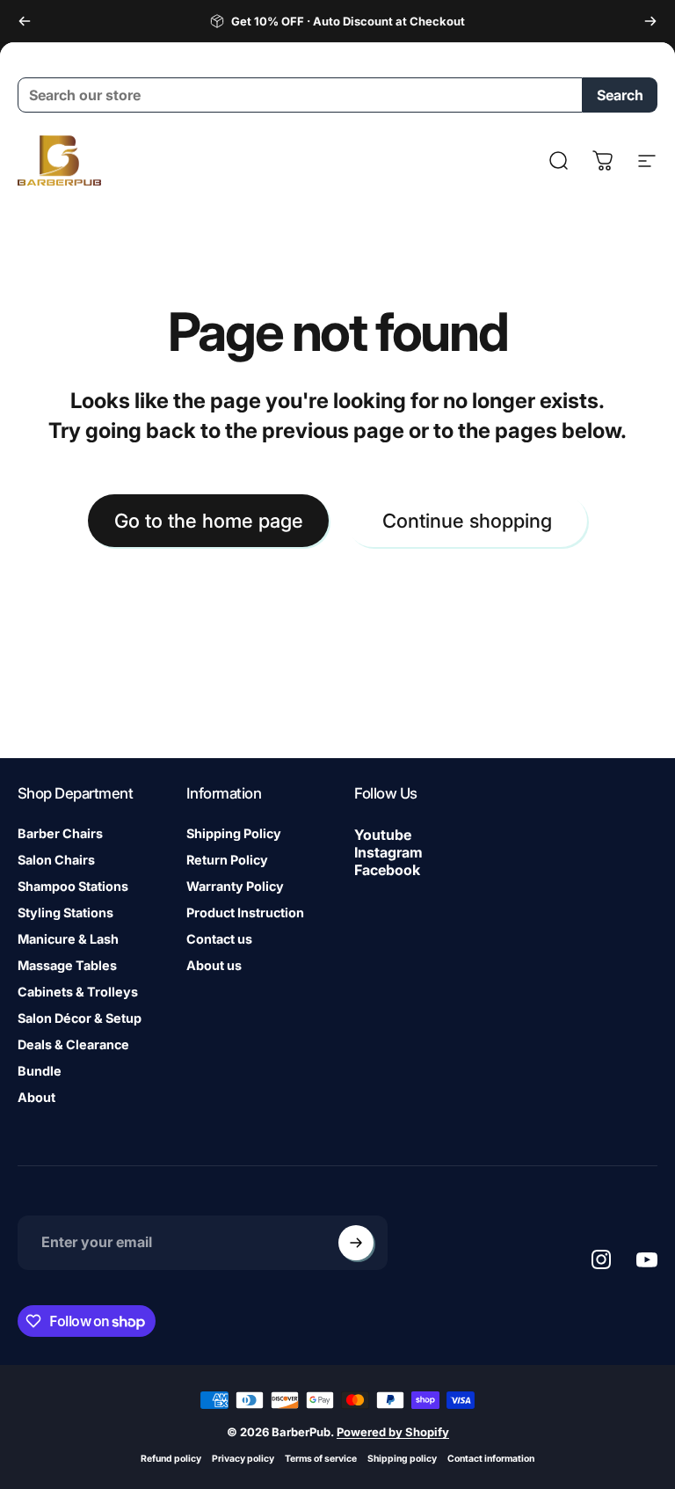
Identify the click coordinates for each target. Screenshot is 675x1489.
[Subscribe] (356, 1242)
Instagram (388, 852)
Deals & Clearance (73, 1044)
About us (214, 965)
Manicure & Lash (68, 938)
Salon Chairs (56, 859)
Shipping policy (402, 1458)
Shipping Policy (233, 833)
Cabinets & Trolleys (78, 991)
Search (620, 95)
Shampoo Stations (73, 886)
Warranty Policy (235, 886)
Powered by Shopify (393, 1432)
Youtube (382, 834)
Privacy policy (243, 1458)
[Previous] (24, 21)
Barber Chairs (60, 833)
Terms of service (321, 1458)
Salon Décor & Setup (80, 1018)
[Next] (650, 21)
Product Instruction (245, 912)
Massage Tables (67, 965)
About (36, 1097)
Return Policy (227, 859)
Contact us (219, 938)
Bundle (40, 1070)
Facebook (387, 870)
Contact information (490, 1458)
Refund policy (171, 1458)
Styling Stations (65, 912)
